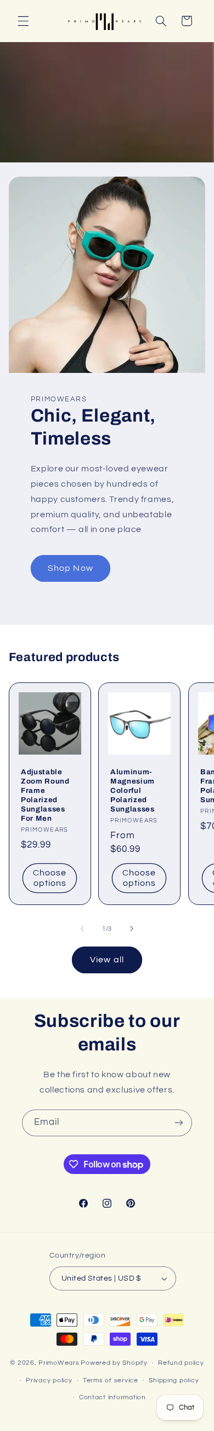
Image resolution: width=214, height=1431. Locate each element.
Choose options (49, 878)
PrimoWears (58, 1363)
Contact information (112, 1397)
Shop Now (70, 568)
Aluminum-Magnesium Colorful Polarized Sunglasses (132, 790)
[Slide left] (82, 929)
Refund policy (181, 1363)
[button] (23, 20)
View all (106, 959)
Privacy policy (49, 1380)
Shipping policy (174, 1380)
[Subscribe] (179, 1122)
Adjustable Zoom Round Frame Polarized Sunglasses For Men (45, 795)
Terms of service (110, 1380)
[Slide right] (132, 929)
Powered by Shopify (114, 1363)
